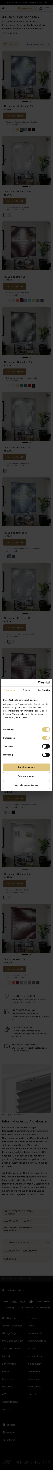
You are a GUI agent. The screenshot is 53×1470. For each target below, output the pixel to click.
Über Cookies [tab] (43, 690)
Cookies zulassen (26, 767)
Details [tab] (26, 690)
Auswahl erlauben (26, 776)
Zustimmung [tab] (9, 690)
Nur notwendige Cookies (26, 785)
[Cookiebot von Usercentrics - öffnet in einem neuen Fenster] (38, 683)
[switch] (46, 738)
